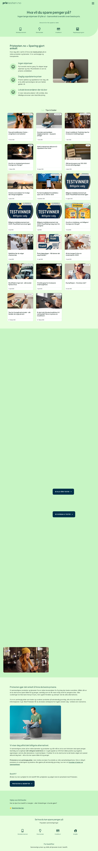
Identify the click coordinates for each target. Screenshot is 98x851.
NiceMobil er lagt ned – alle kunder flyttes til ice (20, 283)
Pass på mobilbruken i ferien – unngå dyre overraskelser (18, 133)
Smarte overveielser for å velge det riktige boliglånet (19, 193)
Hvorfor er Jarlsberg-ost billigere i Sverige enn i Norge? (77, 223)
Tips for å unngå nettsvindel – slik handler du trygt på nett (19, 313)
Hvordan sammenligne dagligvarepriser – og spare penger (46, 133)
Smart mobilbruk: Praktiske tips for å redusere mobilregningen (77, 133)
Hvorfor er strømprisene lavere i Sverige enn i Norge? (19, 164)
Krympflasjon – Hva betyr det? (76, 283)
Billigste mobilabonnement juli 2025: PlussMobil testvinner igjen (77, 193)
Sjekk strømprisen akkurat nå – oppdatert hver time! (47, 147)
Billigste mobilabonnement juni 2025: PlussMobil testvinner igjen (19, 223)
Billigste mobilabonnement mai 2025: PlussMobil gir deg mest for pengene (48, 223)
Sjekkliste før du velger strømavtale (16, 254)
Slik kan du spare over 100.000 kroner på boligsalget (76, 164)
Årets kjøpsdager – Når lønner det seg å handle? (48, 254)
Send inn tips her (18, 808)
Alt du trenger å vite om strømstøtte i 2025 (74, 254)
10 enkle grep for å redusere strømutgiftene (46, 283)
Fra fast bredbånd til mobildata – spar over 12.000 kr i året (48, 193)
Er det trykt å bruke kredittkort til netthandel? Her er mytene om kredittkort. (48, 314)
